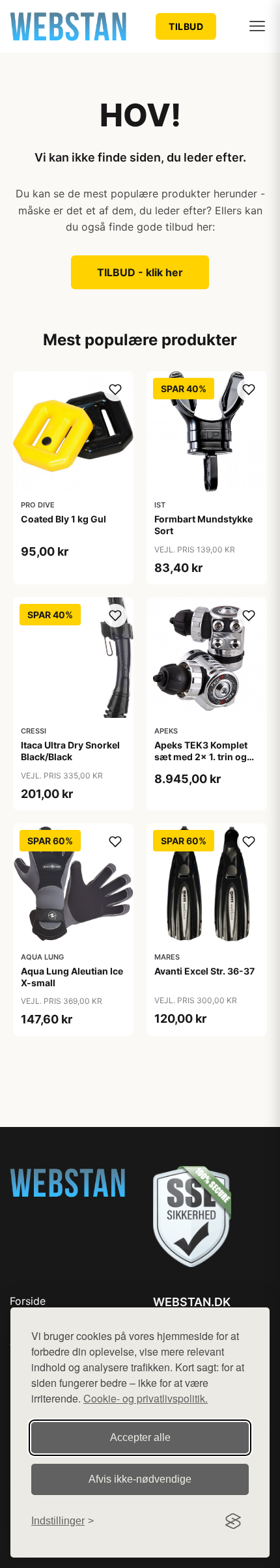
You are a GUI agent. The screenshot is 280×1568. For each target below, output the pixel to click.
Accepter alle (140, 1437)
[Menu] (257, 26)
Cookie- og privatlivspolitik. (145, 1398)
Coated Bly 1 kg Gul (63, 518)
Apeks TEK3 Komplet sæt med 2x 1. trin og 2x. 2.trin (200, 756)
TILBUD (186, 26)
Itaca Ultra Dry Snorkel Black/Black (70, 750)
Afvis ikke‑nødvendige (140, 1479)
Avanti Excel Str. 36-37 (204, 970)
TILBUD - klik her (140, 272)
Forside (28, 1300)
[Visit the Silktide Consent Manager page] (233, 1521)
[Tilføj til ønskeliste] (115, 389)
